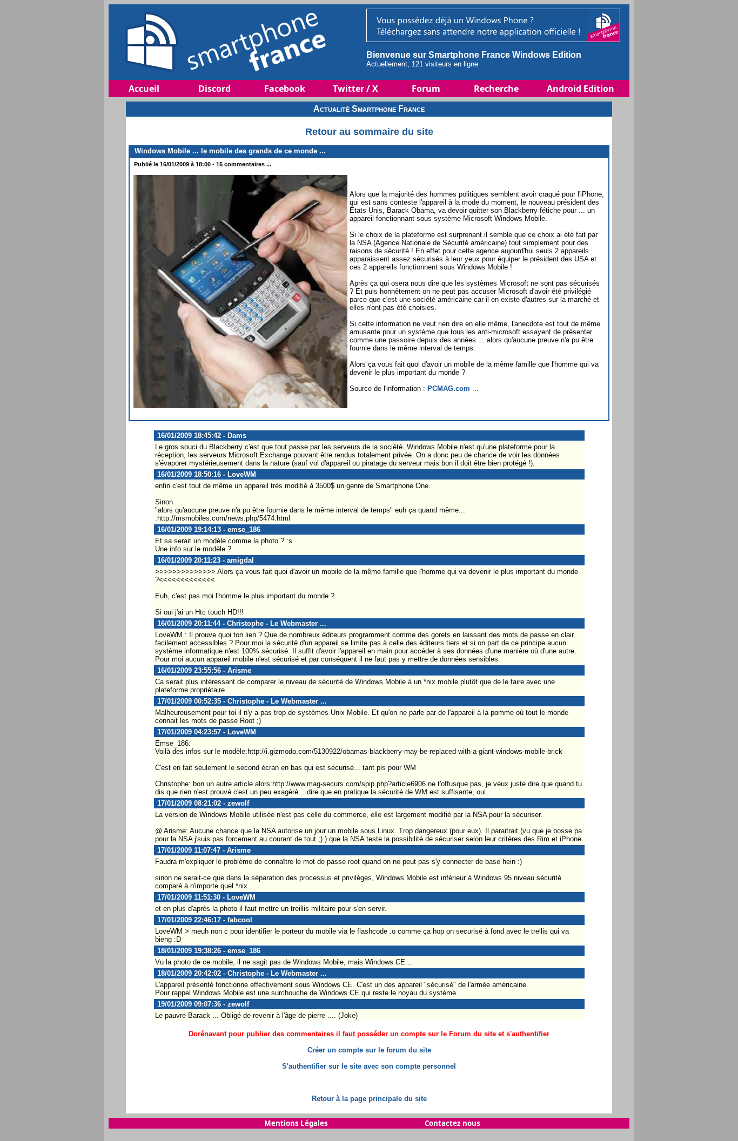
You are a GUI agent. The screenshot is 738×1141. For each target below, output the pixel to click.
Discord (214, 88)
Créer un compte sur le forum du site (369, 1050)
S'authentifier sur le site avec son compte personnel (369, 1066)
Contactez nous (452, 1123)
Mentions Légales (296, 1123)
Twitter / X (355, 88)
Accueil (144, 88)
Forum (426, 88)
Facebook (284, 88)
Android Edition (580, 88)
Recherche (496, 88)
